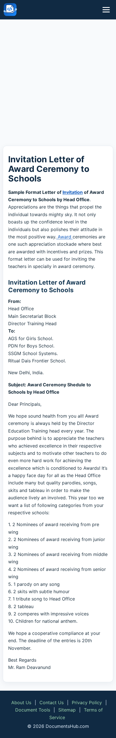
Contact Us (51, 702)
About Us (21, 702)
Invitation (73, 192)
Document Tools (32, 710)
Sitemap (67, 710)
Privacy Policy (87, 702)
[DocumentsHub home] (10, 9)
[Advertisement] (58, 84)
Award (64, 237)
